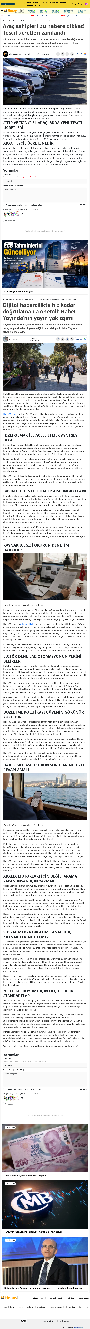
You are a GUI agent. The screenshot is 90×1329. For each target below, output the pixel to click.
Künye (74, 4)
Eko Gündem (61, 2)
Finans (80, 1307)
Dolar (31, 10)
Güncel (29, 2)
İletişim (81, 4)
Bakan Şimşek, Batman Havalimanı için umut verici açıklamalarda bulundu (43, 1288)
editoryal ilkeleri (27, 624)
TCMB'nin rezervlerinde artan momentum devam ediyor (33, 1232)
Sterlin (55, 10)
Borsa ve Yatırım (33, 5)
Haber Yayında (10, 414)
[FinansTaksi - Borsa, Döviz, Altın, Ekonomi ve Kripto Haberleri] (13, 1298)
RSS (24, 1321)
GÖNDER (83, 205)
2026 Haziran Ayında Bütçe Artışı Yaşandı (25, 1175)
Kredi (52, 2)
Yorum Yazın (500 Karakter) (13, 186)
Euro (42, 10)
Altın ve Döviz (70, 1307)
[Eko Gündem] (45, 1148)
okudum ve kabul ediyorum (25, 205)
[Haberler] (45, 264)
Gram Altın (82, 10)
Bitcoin (69, 10)
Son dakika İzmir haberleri (14, 1307)
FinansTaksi (8, 21)
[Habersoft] (78, 1327)
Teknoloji (45, 2)
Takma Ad (7, 174)
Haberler (36, 2)
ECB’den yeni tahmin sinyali (18, 291)
